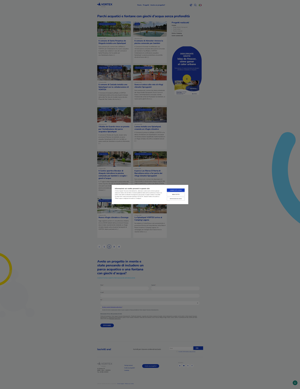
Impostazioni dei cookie (176, 198)
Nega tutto (175, 194)
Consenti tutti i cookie (176, 190)
